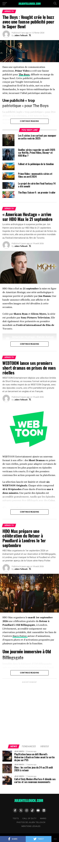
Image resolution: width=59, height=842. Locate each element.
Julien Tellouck (21, 35)
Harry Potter (20, 636)
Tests (16, 818)
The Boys (24, 74)
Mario (43, 818)
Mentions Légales (30, 826)
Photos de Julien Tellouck (31, 822)
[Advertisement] (29, 713)
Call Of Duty (29, 818)
